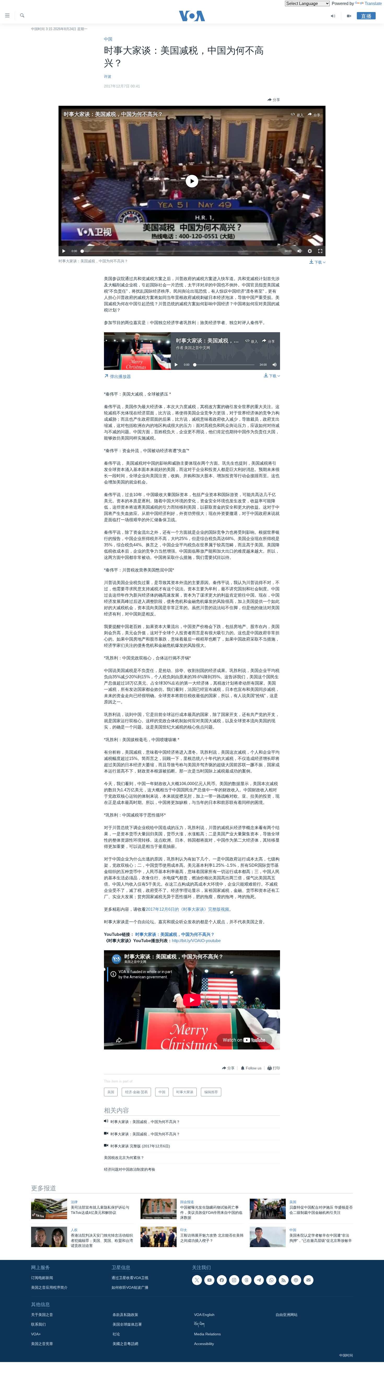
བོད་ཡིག (199, 1324)
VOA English (204, 1315)
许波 (107, 76)
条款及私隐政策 (125, 1315)
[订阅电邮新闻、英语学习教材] (308, 1280)
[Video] (349, 16)
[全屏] (320, 251)
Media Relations (207, 1334)
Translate (373, 3)
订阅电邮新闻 (42, 1278)
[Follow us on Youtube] (209, 1280)
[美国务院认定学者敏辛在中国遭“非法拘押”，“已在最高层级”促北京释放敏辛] (268, 1237)
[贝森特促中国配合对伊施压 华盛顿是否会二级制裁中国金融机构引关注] (268, 1209)
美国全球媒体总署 (127, 1324)
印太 (183, 1230)
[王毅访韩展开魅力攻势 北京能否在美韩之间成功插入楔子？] (159, 1237)
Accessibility (204, 1344)
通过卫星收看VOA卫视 (130, 1278)
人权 (74, 1230)
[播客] (296, 1280)
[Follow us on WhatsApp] (271, 1280)
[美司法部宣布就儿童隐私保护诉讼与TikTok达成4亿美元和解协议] (49, 1209)
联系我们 (38, 1324)
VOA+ (36, 1334)
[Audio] (333, 16)
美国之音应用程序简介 (49, 1287)
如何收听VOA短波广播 (130, 1287)
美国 (292, 1202)
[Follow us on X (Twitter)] (197, 1280)
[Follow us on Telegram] (259, 1280)
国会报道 (187, 1202)
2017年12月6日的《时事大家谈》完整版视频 (187, 909)
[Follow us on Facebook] (222, 1280)
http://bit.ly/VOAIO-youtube (196, 940)
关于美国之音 (42, 1315)
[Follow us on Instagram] (234, 1280)
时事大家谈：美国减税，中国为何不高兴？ (113, 114)
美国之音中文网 (197, 348)
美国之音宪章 (42, 1344)
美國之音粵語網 (125, 1344)
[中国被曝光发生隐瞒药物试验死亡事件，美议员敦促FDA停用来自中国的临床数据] (159, 1209)
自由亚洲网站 (287, 1315)
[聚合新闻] (284, 1280)
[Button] (273, 100)
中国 (108, 39)
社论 (116, 1334)
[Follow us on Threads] (247, 1280)
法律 (74, 1202)
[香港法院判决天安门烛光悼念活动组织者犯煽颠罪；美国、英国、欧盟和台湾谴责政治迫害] (49, 1237)
